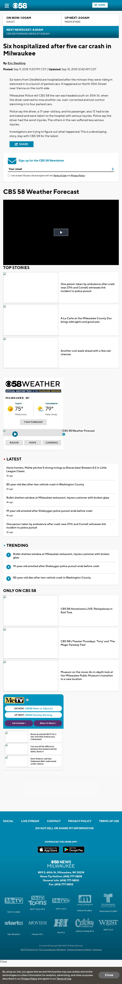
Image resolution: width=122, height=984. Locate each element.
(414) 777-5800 (69, 880)
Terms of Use (59, 175)
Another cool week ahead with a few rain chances (86, 352)
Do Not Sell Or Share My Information (64, 828)
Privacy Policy (78, 175)
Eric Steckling (16, 63)
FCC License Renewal (47, 950)
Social (8, 821)
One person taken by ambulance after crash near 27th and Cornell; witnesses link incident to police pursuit (88, 287)
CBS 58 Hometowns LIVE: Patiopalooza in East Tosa (86, 610)
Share (101, 5)
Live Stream (30, 821)
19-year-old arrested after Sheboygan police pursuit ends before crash (49, 511)
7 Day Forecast (33, 422)
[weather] (10, 409)
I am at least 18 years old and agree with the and (48, 175)
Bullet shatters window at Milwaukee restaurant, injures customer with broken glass (57, 497)
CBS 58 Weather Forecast (78, 431)
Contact (54, 821)
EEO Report (61, 950)
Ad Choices (97, 950)
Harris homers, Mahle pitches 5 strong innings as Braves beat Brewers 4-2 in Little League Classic (56, 469)
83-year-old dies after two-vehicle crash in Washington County (45, 484)
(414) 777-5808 (72, 876)
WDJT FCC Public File (29, 950)
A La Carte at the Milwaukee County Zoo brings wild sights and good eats (86, 320)
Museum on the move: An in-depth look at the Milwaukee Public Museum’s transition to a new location (87, 675)
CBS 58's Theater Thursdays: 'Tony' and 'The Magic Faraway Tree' (88, 643)
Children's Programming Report (79, 950)
